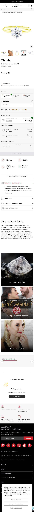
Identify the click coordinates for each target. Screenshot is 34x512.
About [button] (3, 464)
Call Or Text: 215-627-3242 (10, 167)
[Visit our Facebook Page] (9, 445)
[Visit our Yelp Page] (30, 445)
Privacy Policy (8, 495)
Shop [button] (3, 469)
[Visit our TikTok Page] (25, 445)
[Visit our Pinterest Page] (14, 445)
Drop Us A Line (25, 166)
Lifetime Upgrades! (17, 349)
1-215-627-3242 (20, 460)
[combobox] (15, 9)
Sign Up (28, 438)
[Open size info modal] (32, 101)
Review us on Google (11, 451)
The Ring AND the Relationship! (17, 316)
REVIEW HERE (17, 396)
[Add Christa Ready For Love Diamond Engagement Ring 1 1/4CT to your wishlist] (3, 160)
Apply (30, 131)
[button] (32, 53)
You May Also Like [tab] (9, 359)
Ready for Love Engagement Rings (12, 12)
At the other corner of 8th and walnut (18, 455)
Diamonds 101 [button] (6, 473)
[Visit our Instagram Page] (3, 445)
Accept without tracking (16, 504)
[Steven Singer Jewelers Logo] (17, 6)
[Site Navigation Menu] (2, 6)
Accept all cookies (16, 499)
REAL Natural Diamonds (17, 282)
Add (31, 147)
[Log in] (29, 6)
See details (9, 120)
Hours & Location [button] (8, 477)
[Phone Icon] (6, 6)
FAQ (2, 482)
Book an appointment (18, 176)
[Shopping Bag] (32, 6)
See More (7, 193)
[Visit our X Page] (19, 445)
